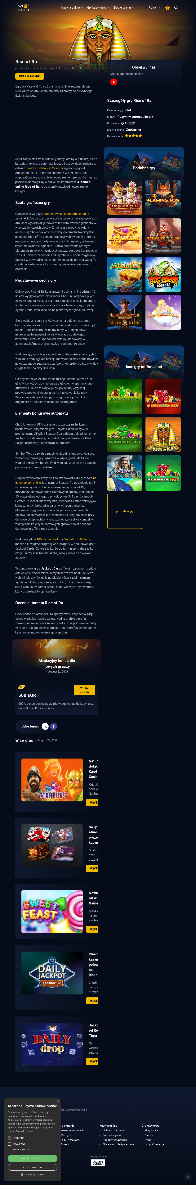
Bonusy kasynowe (112, 1135)
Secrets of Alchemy (77, 539)
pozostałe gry (125, 511)
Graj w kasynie (29, 76)
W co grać (66, 1135)
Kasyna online (70, 7)
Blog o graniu (122, 7)
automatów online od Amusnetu (65, 214)
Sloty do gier (151, 1130)
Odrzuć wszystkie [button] (32, 1167)
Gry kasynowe (96, 7)
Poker (148, 1139)
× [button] (57, 1101)
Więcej (94, 802)
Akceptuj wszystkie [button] (32, 1158)
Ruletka (149, 1135)
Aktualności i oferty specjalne (118, 1144)
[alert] (32, 1139)
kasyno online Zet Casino (44, 168)
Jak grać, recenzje (154, 1144)
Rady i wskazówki (70, 1139)
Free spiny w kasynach (115, 1139)
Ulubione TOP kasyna (114, 1130)
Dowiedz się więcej (25, 1131)
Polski (153, 7)
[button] (32, 1174)
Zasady (65, 1144)
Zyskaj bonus (84, 690)
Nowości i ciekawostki (72, 1130)
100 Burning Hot (47, 539)
